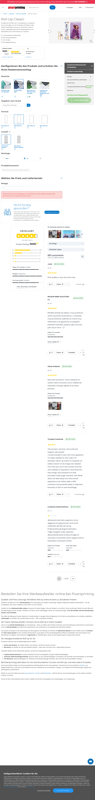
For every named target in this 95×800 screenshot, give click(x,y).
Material (5, 76)
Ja (27, 158)
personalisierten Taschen (32, 673)
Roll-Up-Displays (21, 14)
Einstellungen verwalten (43, 790)
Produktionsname (10, 165)
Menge (4, 183)
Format (4, 112)
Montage (5, 153)
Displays (11, 14)
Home (5, 14)
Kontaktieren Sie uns (52, 212)
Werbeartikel (47, 673)
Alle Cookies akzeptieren (63, 790)
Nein (7, 158)
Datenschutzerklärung (10, 786)
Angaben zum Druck (11, 101)
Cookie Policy (30, 786)
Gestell (4, 132)
